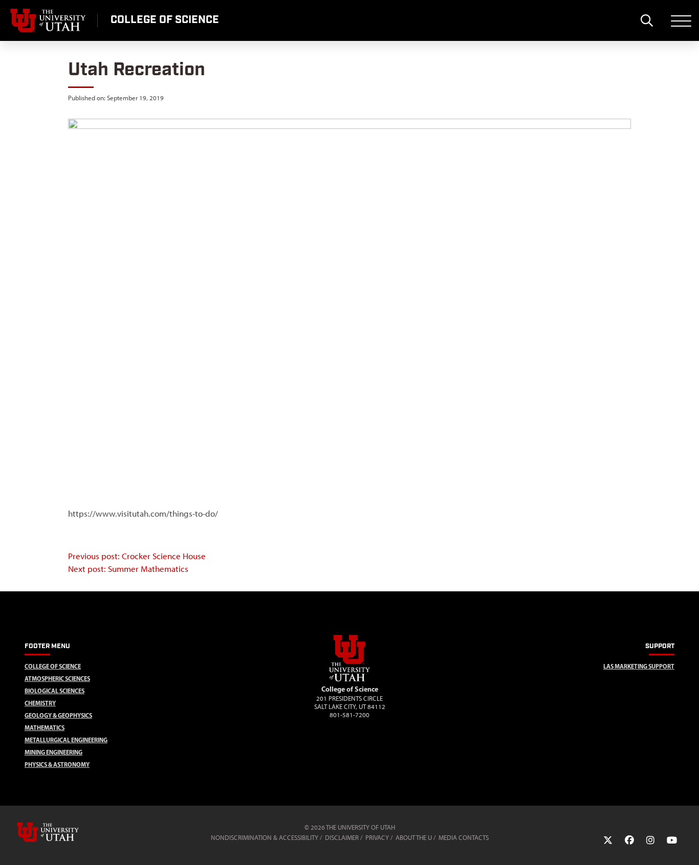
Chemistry (40, 703)
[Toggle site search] (646, 20)
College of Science (53, 666)
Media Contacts (464, 837)
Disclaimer (342, 837)
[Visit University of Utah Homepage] (48, 20)
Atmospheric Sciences (57, 678)
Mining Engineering (53, 752)
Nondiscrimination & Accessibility (264, 837)
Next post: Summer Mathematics (128, 569)
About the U (414, 837)
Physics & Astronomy (57, 764)
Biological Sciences (54, 691)
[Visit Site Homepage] (349, 679)
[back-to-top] (686, 845)
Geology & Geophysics (58, 715)
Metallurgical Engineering (66, 740)
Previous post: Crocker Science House (137, 556)
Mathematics (44, 727)
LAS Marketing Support (638, 666)
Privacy (377, 837)
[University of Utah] (62, 832)
